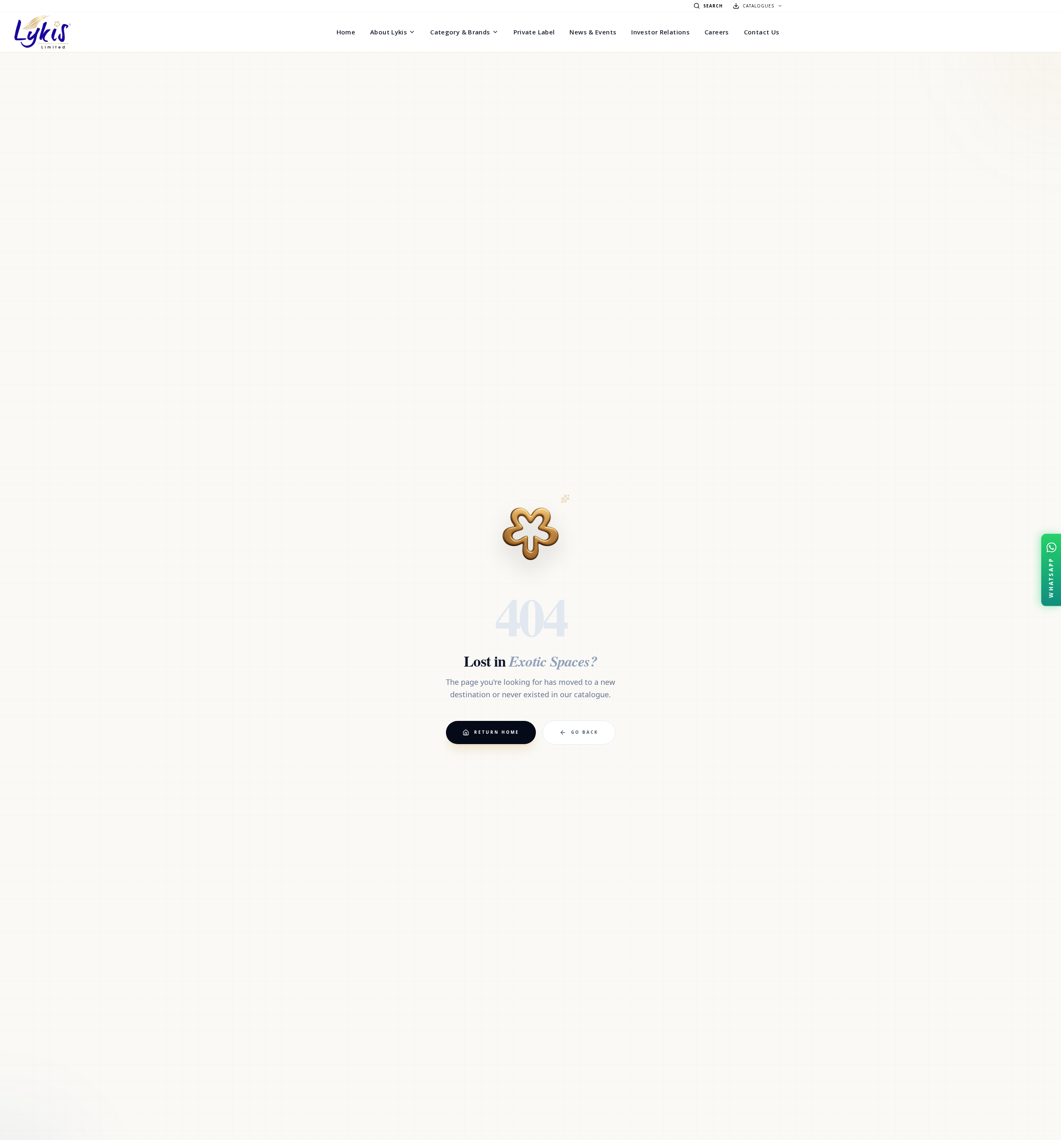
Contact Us (762, 32)
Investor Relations (660, 32)
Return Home (496, 732)
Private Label (534, 32)
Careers (717, 32)
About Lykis (388, 32)
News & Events (592, 32)
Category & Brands (460, 32)
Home (346, 32)
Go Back (584, 732)
